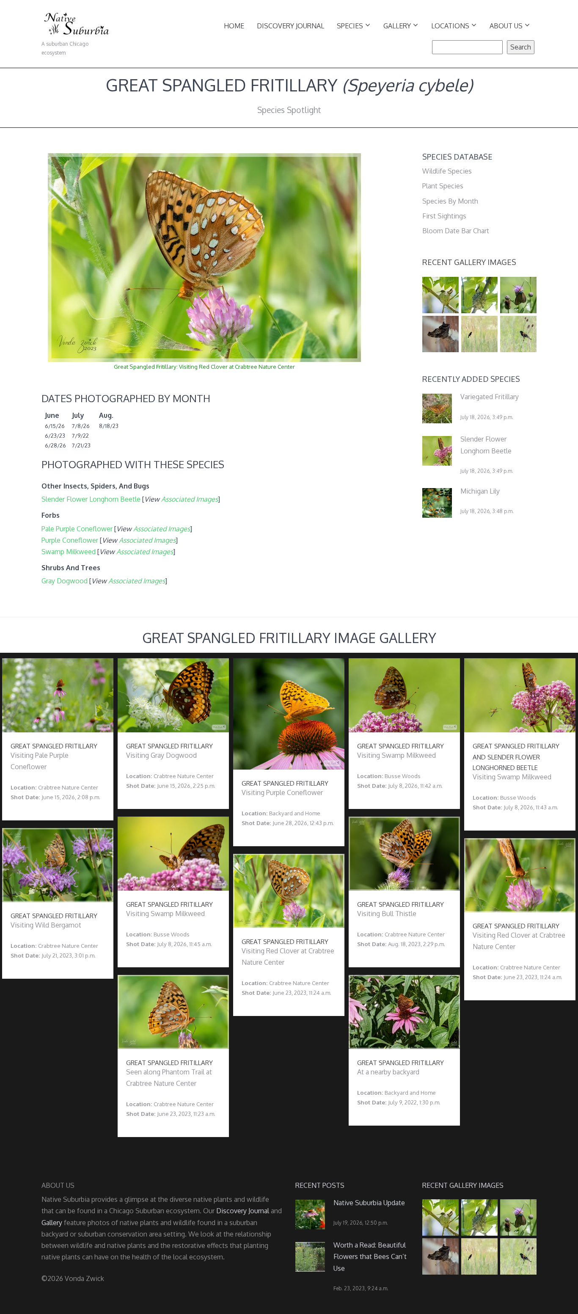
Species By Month (450, 201)
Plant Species (442, 186)
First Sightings (444, 216)
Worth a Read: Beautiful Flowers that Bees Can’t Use (370, 1256)
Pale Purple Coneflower (77, 528)
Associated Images (189, 499)
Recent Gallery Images (469, 262)
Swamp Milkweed (68, 551)
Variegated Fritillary (489, 396)
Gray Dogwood (64, 581)
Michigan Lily (480, 491)
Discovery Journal (290, 26)
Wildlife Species (447, 171)
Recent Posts (319, 1185)
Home (234, 26)
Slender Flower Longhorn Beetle (90, 499)
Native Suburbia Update (369, 1202)
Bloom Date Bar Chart (455, 230)
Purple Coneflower (69, 540)
